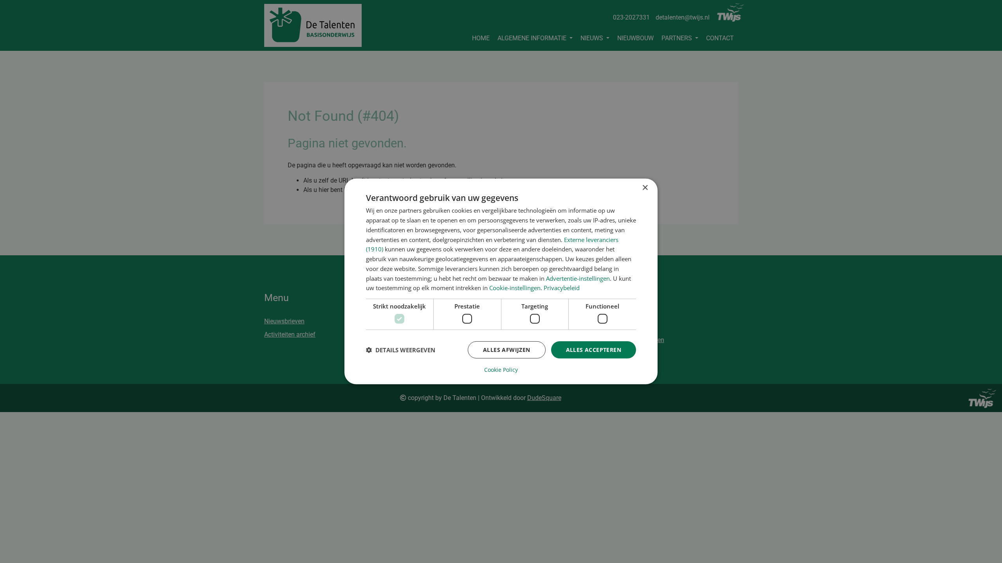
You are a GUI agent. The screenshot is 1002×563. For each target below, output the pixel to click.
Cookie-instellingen (515, 288)
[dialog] (501, 281)
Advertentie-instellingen (578, 278)
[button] (400, 350)
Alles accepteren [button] (593, 349)
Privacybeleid (562, 288)
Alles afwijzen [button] (506, 349)
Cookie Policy (501, 369)
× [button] (645, 188)
